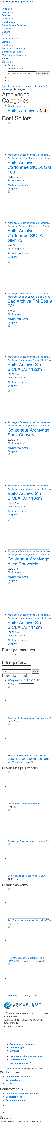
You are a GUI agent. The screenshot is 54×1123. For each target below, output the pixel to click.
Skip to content (25, 1)
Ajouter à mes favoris (18, 184)
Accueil (5, 85)
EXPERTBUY (13, 1068)
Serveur (6, 35)
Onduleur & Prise (10, 38)
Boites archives (27, 154)
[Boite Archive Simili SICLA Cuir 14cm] (30, 597)
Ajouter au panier (16, 180)
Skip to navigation (9, 1)
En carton (23, 158)
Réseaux (6, 28)
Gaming (6, 41)
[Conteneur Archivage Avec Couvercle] (30, 534)
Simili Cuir (46, 360)
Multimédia (7, 18)
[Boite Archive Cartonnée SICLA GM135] (30, 205)
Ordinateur (7, 8)
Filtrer (35, 671)
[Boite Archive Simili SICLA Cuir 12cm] (30, 339)
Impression (7, 12)
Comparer (12, 188)
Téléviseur (7, 15)
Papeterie (7, 45)
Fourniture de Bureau (12, 48)
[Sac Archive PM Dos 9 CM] (30, 276)
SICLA (13, 654)
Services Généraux (11, 51)
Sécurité (6, 31)
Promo (5, 58)
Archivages (13, 154)
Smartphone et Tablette (13, 25)
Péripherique (8, 21)
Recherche (43, 73)
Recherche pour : (16, 68)
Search (11, 65)
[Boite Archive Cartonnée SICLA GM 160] (30, 137)
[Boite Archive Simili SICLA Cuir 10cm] (30, 468)
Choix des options (16, 377)
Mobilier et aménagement (14, 55)
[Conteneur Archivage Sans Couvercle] (30, 405)
